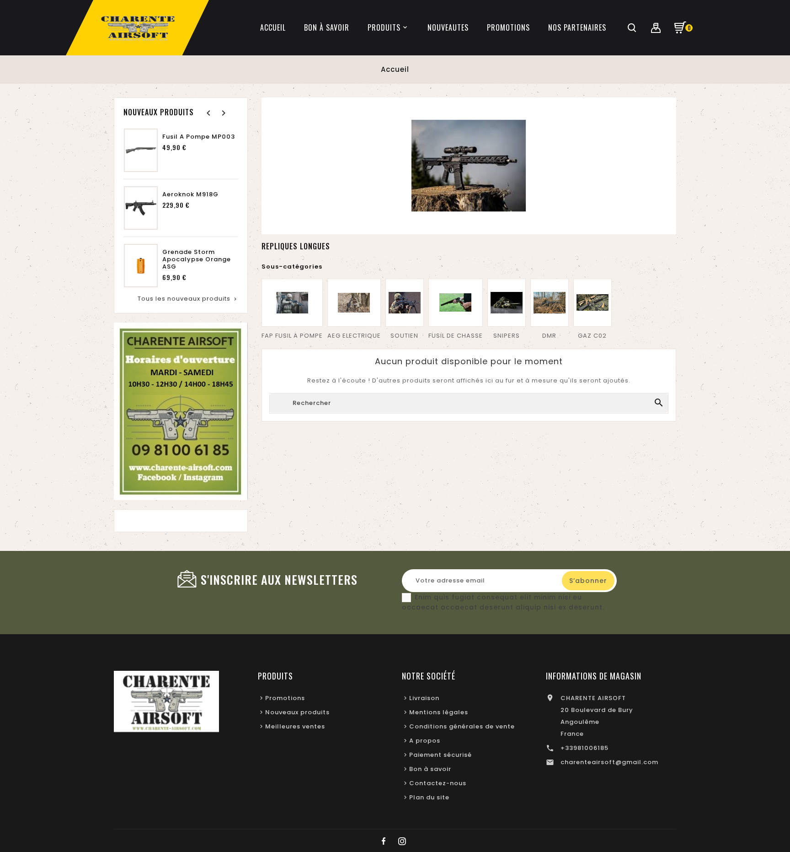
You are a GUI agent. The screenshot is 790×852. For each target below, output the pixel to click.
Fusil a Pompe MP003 (198, 136)
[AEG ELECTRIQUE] (354, 303)
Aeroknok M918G (190, 194)
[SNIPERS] (506, 303)
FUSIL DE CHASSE (455, 335)
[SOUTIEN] (404, 303)
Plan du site (429, 797)
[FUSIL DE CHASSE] (455, 303)
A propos (424, 740)
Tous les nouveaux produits (188, 298)
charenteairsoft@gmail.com (609, 762)
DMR (549, 335)
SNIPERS (506, 335)
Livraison (424, 698)
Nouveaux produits (297, 712)
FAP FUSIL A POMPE (292, 335)
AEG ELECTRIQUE (354, 335)
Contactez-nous (437, 783)
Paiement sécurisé (440, 754)
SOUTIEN (404, 335)
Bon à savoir (430, 769)
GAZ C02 (592, 335)
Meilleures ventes (295, 726)
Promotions (285, 698)
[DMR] (549, 303)
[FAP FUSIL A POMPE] (292, 303)
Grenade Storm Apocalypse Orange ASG (196, 259)
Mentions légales (438, 712)
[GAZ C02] (592, 303)
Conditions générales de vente (462, 726)
